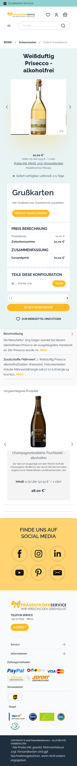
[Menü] (9, 25)
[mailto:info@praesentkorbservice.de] (57, 572)
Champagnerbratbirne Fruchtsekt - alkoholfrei (38, 455)
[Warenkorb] (65, 14)
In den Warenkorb (38, 307)
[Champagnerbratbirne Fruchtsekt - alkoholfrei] (38, 419)
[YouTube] (19, 572)
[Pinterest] (38, 572)
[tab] (38, 342)
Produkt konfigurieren (31, 213)
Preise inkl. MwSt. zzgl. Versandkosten (38, 163)
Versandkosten (27, 751)
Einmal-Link (25, 283)
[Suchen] (63, 25)
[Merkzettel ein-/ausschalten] (64, 402)
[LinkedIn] (57, 553)
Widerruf (19, 627)
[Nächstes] (70, 107)
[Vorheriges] (7, 107)
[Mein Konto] (56, 14)
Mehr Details (40, 432)
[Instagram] (19, 553)
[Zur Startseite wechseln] (21, 14)
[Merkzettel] (48, 14)
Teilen (59, 283)
